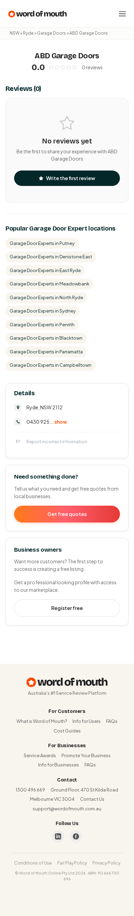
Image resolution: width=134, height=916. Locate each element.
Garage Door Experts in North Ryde (46, 297)
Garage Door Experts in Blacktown (46, 338)
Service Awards (40, 755)
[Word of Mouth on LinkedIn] (58, 836)
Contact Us (92, 799)
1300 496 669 (30, 789)
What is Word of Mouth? (41, 721)
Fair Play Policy (72, 863)
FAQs (112, 721)
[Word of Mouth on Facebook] (76, 836)
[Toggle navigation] (122, 13)
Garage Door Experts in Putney (42, 243)
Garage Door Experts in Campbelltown (50, 365)
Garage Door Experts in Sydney (43, 311)
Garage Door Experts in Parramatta (46, 351)
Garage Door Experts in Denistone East (51, 256)
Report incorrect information (56, 441)
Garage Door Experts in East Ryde (45, 270)
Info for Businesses (58, 764)
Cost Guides (67, 730)
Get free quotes (67, 514)
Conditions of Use (33, 863)
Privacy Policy (106, 863)
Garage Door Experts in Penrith (42, 324)
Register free (67, 608)
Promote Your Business (86, 755)
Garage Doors (51, 33)
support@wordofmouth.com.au (67, 808)
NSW (15, 33)
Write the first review (70, 178)
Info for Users (86, 721)
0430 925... (46, 422)
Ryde (28, 33)
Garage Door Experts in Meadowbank (49, 283)
